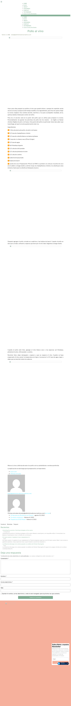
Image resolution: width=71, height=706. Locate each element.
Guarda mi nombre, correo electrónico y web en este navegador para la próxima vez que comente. (31, 593)
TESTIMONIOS (27, 12)
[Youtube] (39, 654)
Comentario (5, 558)
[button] (45, 15)
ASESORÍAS (27, 8)
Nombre (3, 576)
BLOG (25, 5)
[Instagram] (35, 654)
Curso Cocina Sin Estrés (30, 13)
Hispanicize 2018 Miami (18, 519)
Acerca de (13, 471)
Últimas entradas (15, 473)
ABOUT (26, 7)
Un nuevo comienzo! (16, 517)
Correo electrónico (7, 582)
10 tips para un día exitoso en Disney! (21, 515)
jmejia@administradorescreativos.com (19, 493)
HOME (25, 3)
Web (2, 588)
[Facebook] (31, 654)
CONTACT (26, 10)
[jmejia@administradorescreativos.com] (16, 491)
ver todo (47, 513)
